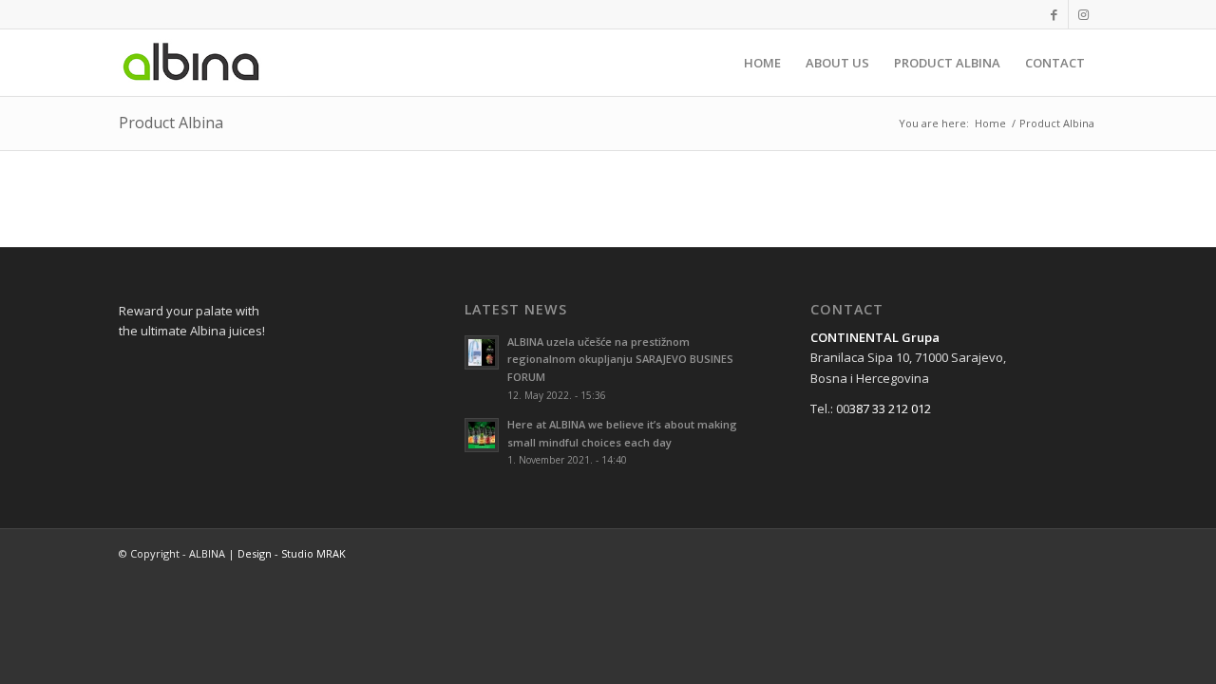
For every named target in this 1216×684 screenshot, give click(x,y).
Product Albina (171, 122)
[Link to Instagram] (1083, 14)
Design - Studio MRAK (292, 553)
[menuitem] (762, 62)
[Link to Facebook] (1054, 14)
